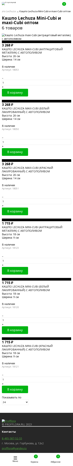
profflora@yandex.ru (14, 448)
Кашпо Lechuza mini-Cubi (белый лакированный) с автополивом (26, 288)
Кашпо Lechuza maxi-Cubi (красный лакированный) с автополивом (27, 169)
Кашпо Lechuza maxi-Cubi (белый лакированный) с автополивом (26, 110)
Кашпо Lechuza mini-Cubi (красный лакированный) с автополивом (27, 347)
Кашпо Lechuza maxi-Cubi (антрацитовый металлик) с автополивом (32, 50)
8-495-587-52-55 (12, 438)
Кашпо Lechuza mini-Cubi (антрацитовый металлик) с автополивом (32, 228)
